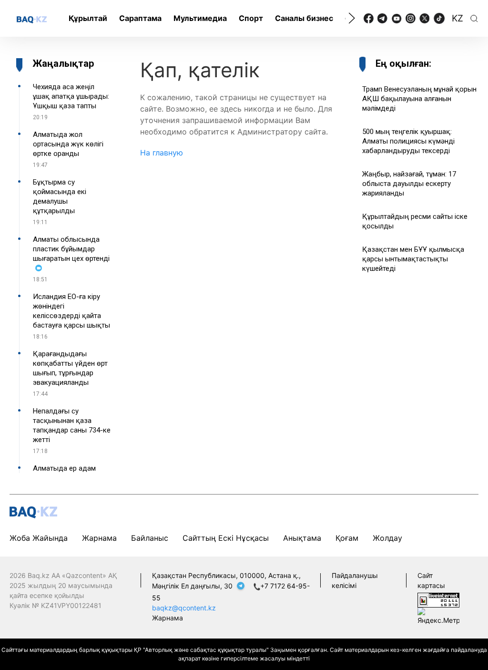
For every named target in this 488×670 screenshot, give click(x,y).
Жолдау (387, 538)
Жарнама (99, 538)
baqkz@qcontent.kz (184, 608)
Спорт (251, 18)
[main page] (32, 19)
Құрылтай (88, 18)
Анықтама (302, 538)
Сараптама (140, 18)
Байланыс (149, 538)
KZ (457, 18)
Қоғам (347, 538)
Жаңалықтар (63, 63)
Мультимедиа (200, 18)
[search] (474, 18)
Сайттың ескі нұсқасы (226, 538)
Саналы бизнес (304, 18)
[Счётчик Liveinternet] (438, 599)
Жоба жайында (39, 538)
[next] (352, 18)
